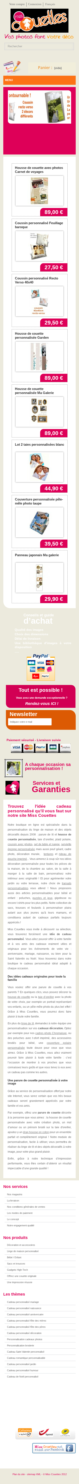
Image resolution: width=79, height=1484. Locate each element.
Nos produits (15, 1237)
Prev (13, 108)
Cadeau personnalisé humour (22, 1370)
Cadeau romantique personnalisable (26, 1358)
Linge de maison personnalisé (23, 1251)
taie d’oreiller (46, 997)
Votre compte (17, 4)
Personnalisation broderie (20, 1345)
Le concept (13, 1219)
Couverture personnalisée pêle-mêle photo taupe (39, 501)
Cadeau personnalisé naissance (24, 1308)
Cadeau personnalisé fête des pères (26, 1327)
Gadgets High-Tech (17, 1269)
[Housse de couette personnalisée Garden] (39, 356)
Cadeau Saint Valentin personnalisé (25, 1351)
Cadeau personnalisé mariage (23, 1302)
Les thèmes (14, 1294)
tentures (48, 854)
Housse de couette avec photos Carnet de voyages (39, 170)
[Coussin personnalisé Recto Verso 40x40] (39, 301)
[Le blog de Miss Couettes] (44, 1406)
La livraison (13, 1200)
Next (66, 108)
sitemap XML (34, 1474)
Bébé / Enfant (14, 1257)
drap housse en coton (36, 1132)
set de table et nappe (47, 844)
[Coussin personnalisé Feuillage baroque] (39, 246)
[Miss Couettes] (39, 22)
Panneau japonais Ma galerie (37, 555)
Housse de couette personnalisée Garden (32, 335)
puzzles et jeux (42, 898)
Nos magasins (14, 1194)
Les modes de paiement (19, 1213)
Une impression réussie (19, 1282)
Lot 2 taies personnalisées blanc (39, 444)
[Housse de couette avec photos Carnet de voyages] (39, 191)
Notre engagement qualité (20, 1225)
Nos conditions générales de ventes (26, 1206)
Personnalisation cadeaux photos (24, 1339)
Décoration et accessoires (21, 1245)
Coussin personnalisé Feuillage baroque (39, 225)
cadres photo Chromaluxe (51, 1033)
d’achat (38, 620)
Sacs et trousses (16, 1263)
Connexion (34, 4)
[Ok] (56, 721)
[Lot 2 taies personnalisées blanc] (39, 467)
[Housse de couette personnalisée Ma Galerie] (39, 412)
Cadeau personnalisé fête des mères (26, 1320)
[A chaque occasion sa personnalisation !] (13, 768)
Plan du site (19, 1474)
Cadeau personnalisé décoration (24, 1333)
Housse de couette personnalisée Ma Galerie (34, 391)
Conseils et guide (38, 615)
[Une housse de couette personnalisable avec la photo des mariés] (39, 107)
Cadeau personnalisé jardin (21, 1364)
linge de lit (27, 1023)
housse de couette (19, 997)
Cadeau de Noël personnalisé (22, 1376)
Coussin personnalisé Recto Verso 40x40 (36, 280)
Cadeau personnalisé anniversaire (25, 1314)
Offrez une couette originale (21, 1276)
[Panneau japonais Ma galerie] (39, 578)
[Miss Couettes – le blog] (12, 68)
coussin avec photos (20, 844)
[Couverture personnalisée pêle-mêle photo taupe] (39, 522)
